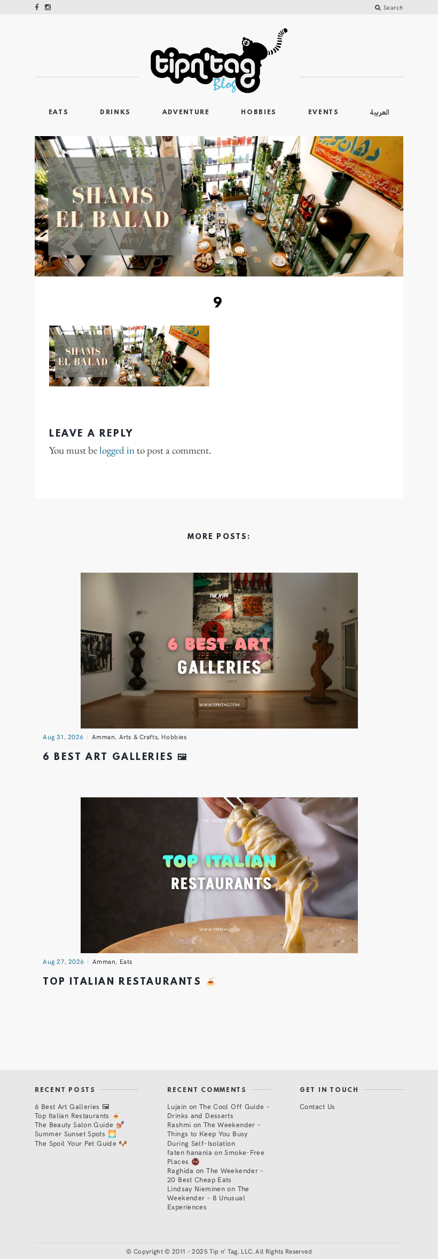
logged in (117, 450)
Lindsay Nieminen (196, 1188)
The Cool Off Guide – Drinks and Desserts (218, 1111)
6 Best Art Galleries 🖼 (116, 757)
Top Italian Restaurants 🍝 (130, 982)
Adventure (186, 112)
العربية (379, 112)
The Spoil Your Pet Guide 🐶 (81, 1142)
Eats (59, 112)
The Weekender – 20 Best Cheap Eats (215, 1175)
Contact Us (317, 1106)
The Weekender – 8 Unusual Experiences (208, 1197)
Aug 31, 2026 (63, 736)
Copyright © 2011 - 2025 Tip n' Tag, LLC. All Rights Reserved (223, 1251)
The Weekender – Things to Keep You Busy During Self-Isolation (213, 1133)
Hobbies (259, 112)
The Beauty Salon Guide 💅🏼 (79, 1124)
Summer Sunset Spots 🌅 (75, 1133)
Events (323, 112)
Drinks (115, 112)
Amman (103, 736)
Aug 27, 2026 (63, 961)
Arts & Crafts (138, 736)
